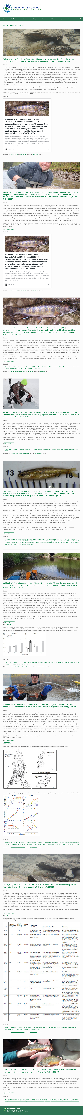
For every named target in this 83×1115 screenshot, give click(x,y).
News (43, 19)
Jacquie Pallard (14, 154)
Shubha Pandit (21, 666)
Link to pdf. (7, 622)
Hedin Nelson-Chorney (16, 453)
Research (25, 19)
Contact (69, 19)
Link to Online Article (9, 229)
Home (4, 19)
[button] (80, 19)
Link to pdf (7, 742)
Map (61, 19)
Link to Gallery (7, 443)
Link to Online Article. (9, 621)
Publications (14, 19)
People (35, 19)
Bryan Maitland (22, 371)
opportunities (35, 154)
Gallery (52, 19)
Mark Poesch (23, 154)
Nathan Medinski (15, 371)
